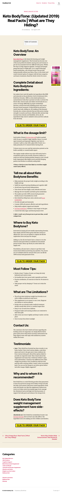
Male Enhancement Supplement (10, 463)
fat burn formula (18, 417)
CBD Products (6, 460)
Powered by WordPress (20, 490)
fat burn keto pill (31, 137)
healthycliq (27, 29)
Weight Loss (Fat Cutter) (31, 11)
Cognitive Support (7, 462)
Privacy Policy (51, 3)
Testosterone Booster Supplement (11, 467)
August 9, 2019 (36, 29)
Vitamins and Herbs (7, 469)
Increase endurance (21, 208)
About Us (38, 3)
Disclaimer (44, 3)
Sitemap (4, 481)
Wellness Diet (6, 473)
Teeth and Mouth (6, 465)
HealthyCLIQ (6, 3)
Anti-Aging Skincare (7, 458)
